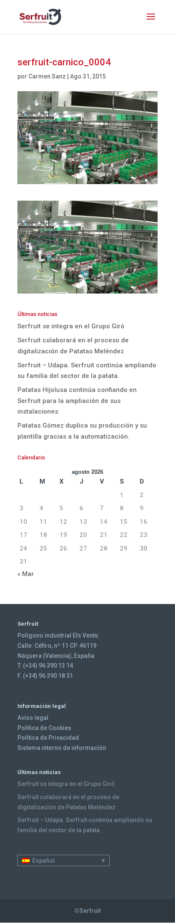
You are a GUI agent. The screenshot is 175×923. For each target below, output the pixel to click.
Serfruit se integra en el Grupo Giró (70, 326)
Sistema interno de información (61, 747)
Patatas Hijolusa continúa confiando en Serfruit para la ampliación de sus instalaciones (77, 400)
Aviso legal (32, 717)
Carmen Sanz (47, 76)
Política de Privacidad (48, 737)
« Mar (25, 574)
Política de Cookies (44, 727)
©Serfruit (87, 910)
